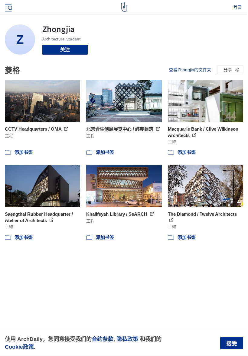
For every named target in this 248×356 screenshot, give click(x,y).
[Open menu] (8, 7)
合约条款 (102, 339)
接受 (231, 344)
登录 (237, 7)
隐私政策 (127, 339)
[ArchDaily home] (124, 7)
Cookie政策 (19, 347)
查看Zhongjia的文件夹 (190, 70)
